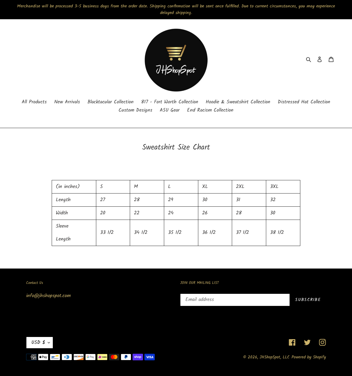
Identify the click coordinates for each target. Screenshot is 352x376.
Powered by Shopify (309, 357)
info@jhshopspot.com (48, 296)
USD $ (38, 343)
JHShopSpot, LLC (275, 357)
